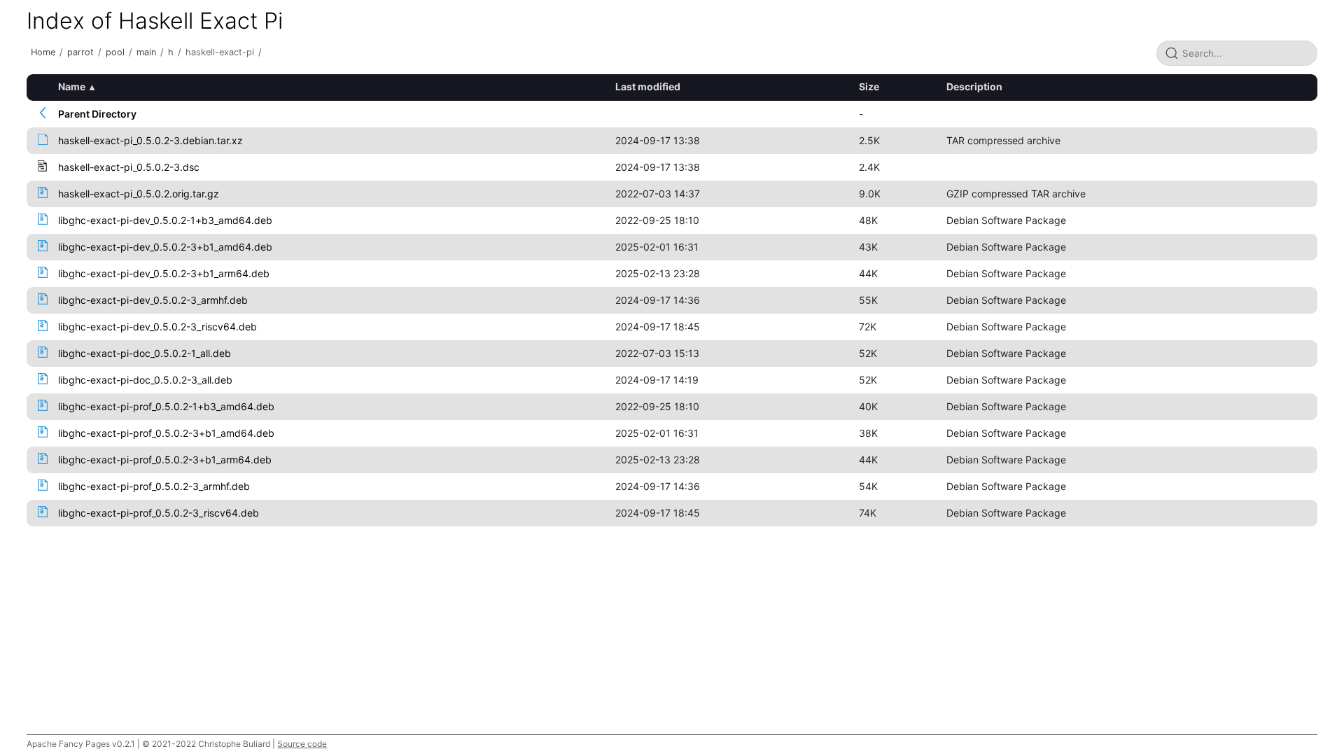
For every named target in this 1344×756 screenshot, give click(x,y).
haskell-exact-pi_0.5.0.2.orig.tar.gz (138, 194)
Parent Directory (97, 114)
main (146, 52)
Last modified (647, 86)
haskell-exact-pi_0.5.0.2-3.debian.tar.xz (150, 140)
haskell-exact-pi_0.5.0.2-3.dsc (129, 167)
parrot (80, 52)
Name (71, 86)
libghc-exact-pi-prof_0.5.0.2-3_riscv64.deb (158, 513)
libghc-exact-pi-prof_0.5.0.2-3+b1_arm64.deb (165, 459)
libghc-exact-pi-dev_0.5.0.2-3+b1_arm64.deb (164, 273)
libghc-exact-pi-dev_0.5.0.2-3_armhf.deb (153, 300)
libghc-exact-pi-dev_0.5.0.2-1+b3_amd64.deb (165, 220)
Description (974, 86)
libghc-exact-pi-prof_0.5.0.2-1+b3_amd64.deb (166, 406)
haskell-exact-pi (220, 52)
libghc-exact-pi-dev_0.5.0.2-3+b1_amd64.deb (165, 247)
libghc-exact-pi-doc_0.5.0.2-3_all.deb (145, 380)
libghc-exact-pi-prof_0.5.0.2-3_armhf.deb (154, 486)
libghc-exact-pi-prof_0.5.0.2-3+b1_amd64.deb (166, 433)
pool (115, 52)
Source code (302, 743)
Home (43, 52)
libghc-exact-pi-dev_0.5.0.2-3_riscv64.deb (157, 326)
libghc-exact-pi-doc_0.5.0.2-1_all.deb (144, 353)
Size (869, 86)
